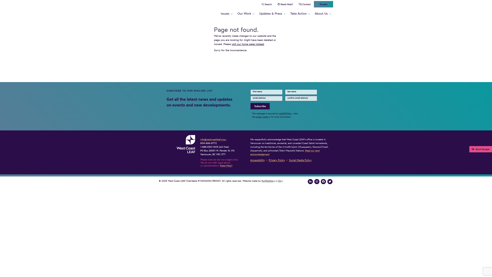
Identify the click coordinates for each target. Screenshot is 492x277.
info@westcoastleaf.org (212, 139)
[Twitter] (329, 181)
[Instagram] (316, 181)
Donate (323, 4)
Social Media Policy (300, 160)
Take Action (298, 13)
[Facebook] (323, 181)
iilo (279, 180)
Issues (225, 13)
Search (268, 4)
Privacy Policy (277, 160)
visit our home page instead (248, 44)
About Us (321, 13)
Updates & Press (270, 13)
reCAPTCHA (284, 113)
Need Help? (286, 4)
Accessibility (257, 160)
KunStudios (267, 180)
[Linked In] (310, 181)
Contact (306, 4)
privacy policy (262, 117)
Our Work (244, 13)
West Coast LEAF (178, 9)
